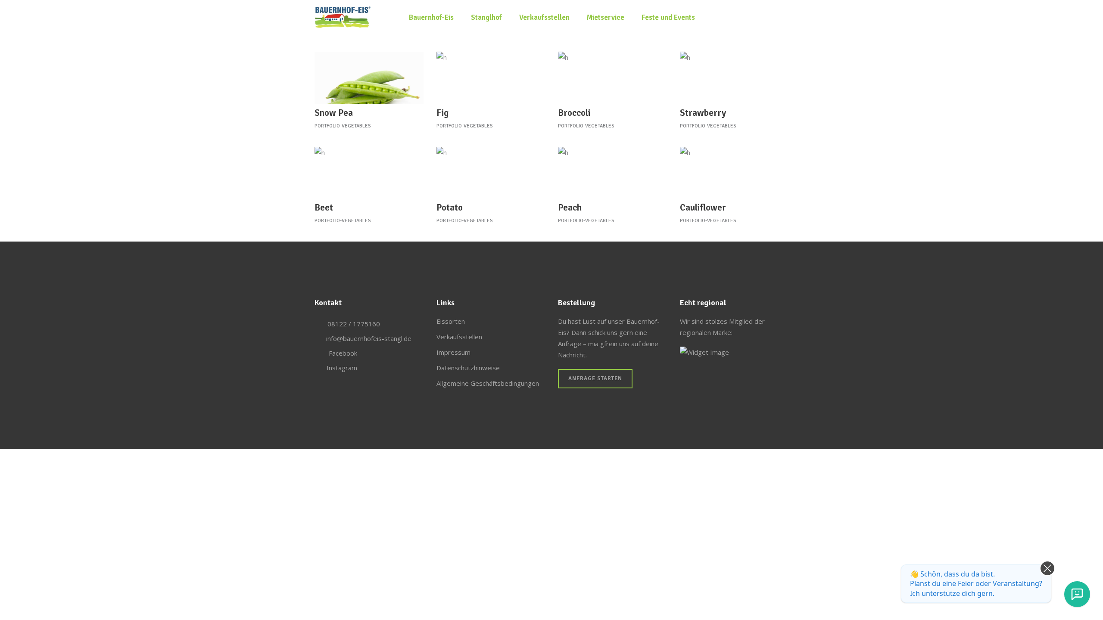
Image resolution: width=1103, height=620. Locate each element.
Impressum (453, 352)
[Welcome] (1077, 594)
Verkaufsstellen (459, 336)
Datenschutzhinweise (468, 367)
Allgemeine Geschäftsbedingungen (487, 383)
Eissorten (450, 321)
